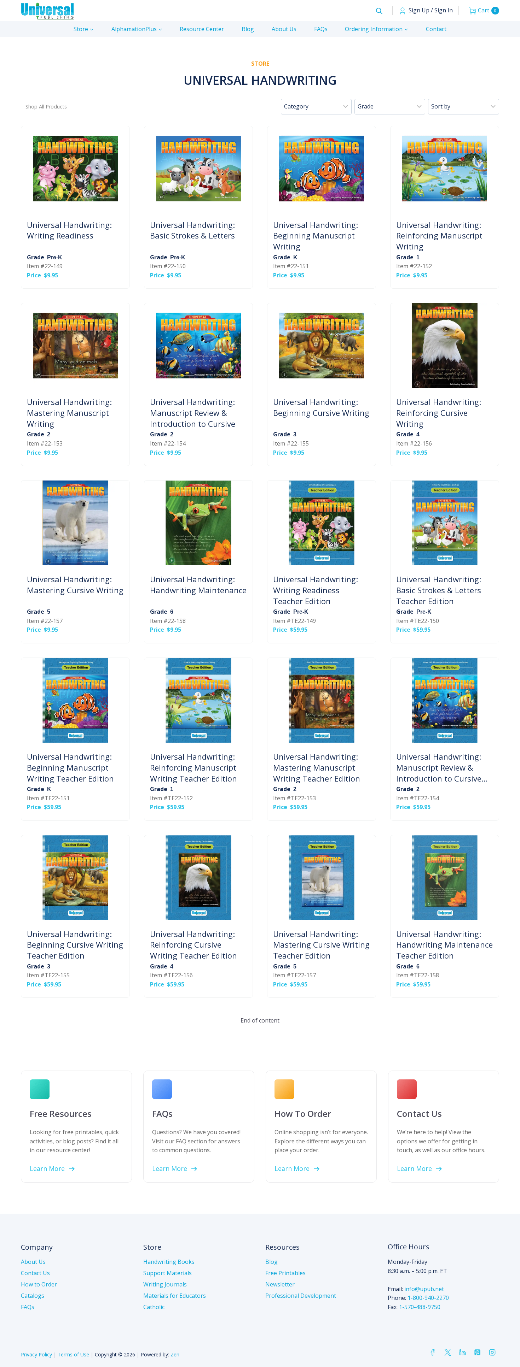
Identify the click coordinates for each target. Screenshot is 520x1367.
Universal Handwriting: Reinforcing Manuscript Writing (439, 235)
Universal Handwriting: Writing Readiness (69, 230)
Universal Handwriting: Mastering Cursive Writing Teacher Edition (321, 945)
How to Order (39, 1284)
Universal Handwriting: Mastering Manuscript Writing (69, 412)
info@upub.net (424, 1289)
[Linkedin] (462, 1352)
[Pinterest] (477, 1352)
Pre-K (54, 257)
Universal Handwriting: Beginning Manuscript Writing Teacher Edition (70, 767)
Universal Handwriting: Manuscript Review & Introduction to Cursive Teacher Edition (438, 767)
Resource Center (202, 29)
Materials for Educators (174, 1296)
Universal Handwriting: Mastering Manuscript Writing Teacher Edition (316, 767)
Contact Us (35, 1273)
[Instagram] (492, 1352)
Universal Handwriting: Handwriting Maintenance (198, 584)
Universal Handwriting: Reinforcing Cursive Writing (438, 412)
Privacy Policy (36, 1354)
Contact (436, 29)
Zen (175, 1354)
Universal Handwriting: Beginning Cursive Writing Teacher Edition (75, 945)
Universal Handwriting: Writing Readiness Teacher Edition (315, 590)
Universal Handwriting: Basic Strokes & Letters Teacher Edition (438, 590)
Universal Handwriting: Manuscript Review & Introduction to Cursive (192, 412)
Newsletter (280, 1284)
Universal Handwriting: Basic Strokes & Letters (192, 230)
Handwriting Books (169, 1262)
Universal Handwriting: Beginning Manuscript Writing (315, 235)
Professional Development (300, 1296)
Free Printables (285, 1273)
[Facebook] (432, 1352)
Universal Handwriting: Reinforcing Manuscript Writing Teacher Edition (193, 767)
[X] (447, 1352)
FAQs (321, 29)
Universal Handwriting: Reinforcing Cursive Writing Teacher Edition (193, 945)
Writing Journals (165, 1284)
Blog (248, 29)
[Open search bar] (379, 11)
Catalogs (32, 1296)
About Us (284, 29)
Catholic (153, 1307)
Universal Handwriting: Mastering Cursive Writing (75, 584)
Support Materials (167, 1273)
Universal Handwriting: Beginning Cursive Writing (321, 407)
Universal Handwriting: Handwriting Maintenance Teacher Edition (444, 945)
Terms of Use (73, 1354)
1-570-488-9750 (419, 1307)
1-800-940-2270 (428, 1298)
